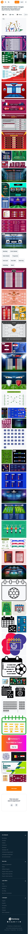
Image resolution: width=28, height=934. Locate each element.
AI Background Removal (7, 854)
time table (13, 260)
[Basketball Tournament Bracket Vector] (14, 297)
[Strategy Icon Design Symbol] (7, 692)
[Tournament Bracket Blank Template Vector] (14, 398)
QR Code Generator (6, 856)
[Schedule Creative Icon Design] (14, 725)
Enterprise (4, 845)
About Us (4, 888)
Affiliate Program (5, 869)
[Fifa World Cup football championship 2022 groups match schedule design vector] (6, 313)
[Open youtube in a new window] (20, 921)
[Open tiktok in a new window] (16, 921)
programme (15, 256)
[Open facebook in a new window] (7, 921)
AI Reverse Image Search (7, 852)
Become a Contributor (7, 893)
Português (4, 905)
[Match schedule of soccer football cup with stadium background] (14, 241)
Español (4, 903)
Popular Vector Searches (7, 871)
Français (4, 910)
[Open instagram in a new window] (9, 921)
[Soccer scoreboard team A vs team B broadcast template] (14, 572)
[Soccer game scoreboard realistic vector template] (14, 362)
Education (4, 847)
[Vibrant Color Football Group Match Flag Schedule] (21, 624)
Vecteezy (4, 840)
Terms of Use (6, 930)
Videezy (3, 842)
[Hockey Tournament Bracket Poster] (14, 72)
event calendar (13, 251)
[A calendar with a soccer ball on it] (14, 644)
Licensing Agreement (6, 864)
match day (21, 260)
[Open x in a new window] (18, 921)
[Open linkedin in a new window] (11, 921)
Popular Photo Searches (7, 873)
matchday (5, 251)
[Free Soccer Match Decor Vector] (14, 380)
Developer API (5, 849)
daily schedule (6, 256)
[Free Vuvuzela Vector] (14, 26)
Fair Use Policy (20, 930)
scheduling (5, 265)
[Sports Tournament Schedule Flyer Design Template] (14, 557)
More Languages (5, 912)
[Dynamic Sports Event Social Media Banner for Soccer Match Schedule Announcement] (14, 768)
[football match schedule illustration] (5, 681)
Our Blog (4, 890)
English (3, 900)
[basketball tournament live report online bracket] (14, 331)
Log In (22, 2)
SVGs (5, 14)
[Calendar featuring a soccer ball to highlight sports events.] (20, 692)
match (12, 265)
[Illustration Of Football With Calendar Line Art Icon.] (14, 590)
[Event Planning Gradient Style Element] (9, 624)
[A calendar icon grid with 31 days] (14, 439)
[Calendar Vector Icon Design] (19, 608)
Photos (20, 14)
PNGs (13, 14)
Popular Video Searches (7, 876)
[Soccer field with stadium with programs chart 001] (14, 496)
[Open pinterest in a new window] (14, 921)
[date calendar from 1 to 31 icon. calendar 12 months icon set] (14, 706)
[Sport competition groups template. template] (14, 480)
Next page (14, 788)
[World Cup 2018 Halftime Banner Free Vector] (14, 90)
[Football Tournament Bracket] (8, 58)
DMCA (3, 866)
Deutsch (4, 907)
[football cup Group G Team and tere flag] (14, 107)
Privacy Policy (13, 930)
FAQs (3, 883)
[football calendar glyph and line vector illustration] (14, 666)
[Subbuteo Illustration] (14, 529)
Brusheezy (4, 838)
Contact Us (4, 886)
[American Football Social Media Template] (19, 313)
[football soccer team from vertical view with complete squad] (7, 608)
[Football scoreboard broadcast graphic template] (19, 423)
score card (5, 260)
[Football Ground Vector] (19, 156)
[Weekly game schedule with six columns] (14, 141)
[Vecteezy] (2, 2)
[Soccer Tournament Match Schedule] (5, 778)
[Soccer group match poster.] (5, 468)
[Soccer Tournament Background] (17, 202)
